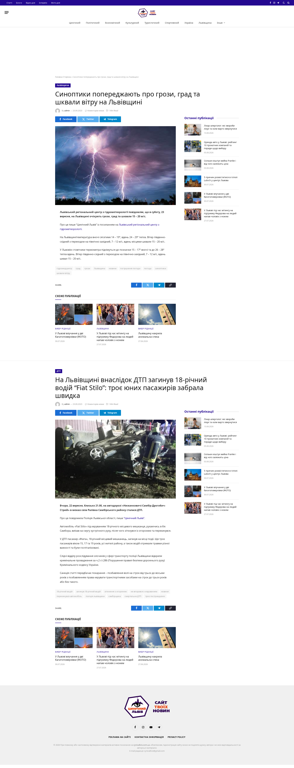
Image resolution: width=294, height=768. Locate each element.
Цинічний (74, 22)
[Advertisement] (147, 51)
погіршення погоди (130, 268)
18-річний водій (65, 591)
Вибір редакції (62, 328)
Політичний (93, 22)
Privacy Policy (176, 737)
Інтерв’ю (43, 2)
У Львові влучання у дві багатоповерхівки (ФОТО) (70, 335)
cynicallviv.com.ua (142, 745)
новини (112, 268)
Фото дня (55, 2)
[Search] (288, 3)
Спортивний (172, 22)
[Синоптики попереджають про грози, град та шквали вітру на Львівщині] (115, 165)
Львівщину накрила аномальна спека (150, 335)
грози (87, 268)
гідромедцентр (64, 268)
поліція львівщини (95, 596)
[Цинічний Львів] (147, 12)
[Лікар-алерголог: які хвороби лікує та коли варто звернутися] (192, 130)
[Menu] (7, 12)
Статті (9, 2)
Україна (189, 22)
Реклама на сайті (120, 737)
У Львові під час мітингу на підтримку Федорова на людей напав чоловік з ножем (115, 337)
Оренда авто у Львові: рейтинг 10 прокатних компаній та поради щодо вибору (220, 145)
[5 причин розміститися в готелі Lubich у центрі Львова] (192, 181)
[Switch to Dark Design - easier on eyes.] (283, 3)
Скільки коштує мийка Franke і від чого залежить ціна (220, 162)
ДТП (59, 371)
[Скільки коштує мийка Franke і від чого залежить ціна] (192, 165)
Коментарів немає (96, 110)
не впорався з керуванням (144, 591)
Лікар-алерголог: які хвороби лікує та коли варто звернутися (220, 127)
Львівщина (205, 22)
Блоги (19, 2)
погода (147, 268)
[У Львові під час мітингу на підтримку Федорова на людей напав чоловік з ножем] (115, 314)
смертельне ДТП (133, 596)
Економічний (112, 22)
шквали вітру (63, 273)
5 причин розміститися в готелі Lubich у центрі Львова (220, 179)
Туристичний (152, 22)
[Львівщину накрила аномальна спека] (157, 314)
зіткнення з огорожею (116, 591)
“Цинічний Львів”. (134, 518)
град (78, 268)
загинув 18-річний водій (88, 591)
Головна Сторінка (63, 77)
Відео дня (30, 2)
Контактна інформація (149, 737)
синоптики (160, 268)
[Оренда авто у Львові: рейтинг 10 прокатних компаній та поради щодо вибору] (192, 146)
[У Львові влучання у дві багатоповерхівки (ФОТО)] (74, 314)
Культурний (132, 22)
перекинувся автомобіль (69, 596)
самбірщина (114, 596)
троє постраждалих (155, 596)
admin (67, 110)
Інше (219, 22)
